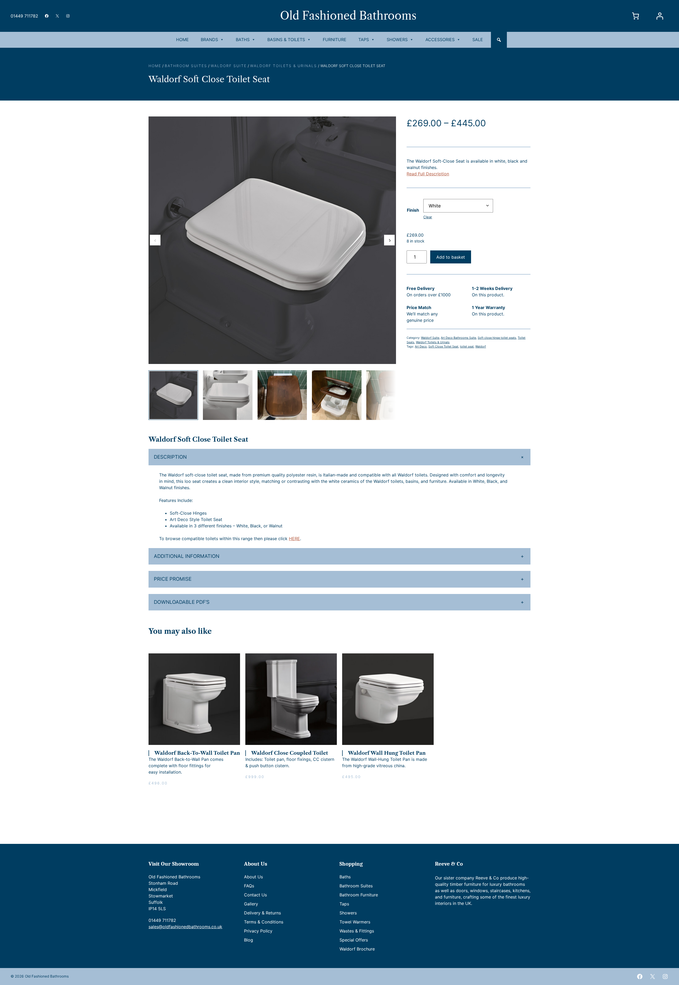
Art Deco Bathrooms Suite (458, 338)
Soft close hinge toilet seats (497, 338)
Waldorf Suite (229, 66)
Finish (413, 210)
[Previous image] (155, 240)
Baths (243, 39)
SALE (477, 39)
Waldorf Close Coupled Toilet (289, 753)
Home (182, 39)
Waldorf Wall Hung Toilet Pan (387, 753)
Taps (363, 39)
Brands (209, 39)
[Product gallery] (272, 240)
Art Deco (421, 346)
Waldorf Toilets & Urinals (283, 66)
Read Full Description (428, 173)
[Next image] (389, 240)
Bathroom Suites (186, 66)
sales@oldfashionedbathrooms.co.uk (185, 926)
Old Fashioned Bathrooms (348, 16)
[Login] (659, 16)
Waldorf (480, 346)
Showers (397, 39)
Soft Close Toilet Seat (443, 346)
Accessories (440, 39)
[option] (228, 395)
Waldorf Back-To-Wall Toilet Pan (197, 753)
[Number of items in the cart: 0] (636, 16)
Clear (427, 217)
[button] (499, 40)
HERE (294, 538)
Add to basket (450, 257)
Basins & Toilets (286, 39)
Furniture (334, 39)
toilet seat (467, 346)
